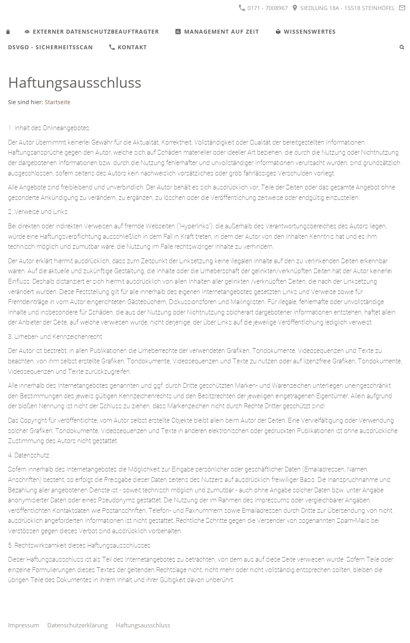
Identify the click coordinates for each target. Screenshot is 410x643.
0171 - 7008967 (267, 8)
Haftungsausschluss (143, 625)
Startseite (57, 102)
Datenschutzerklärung (77, 625)
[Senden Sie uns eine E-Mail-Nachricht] (402, 8)
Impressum (23, 625)
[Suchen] (402, 47)
